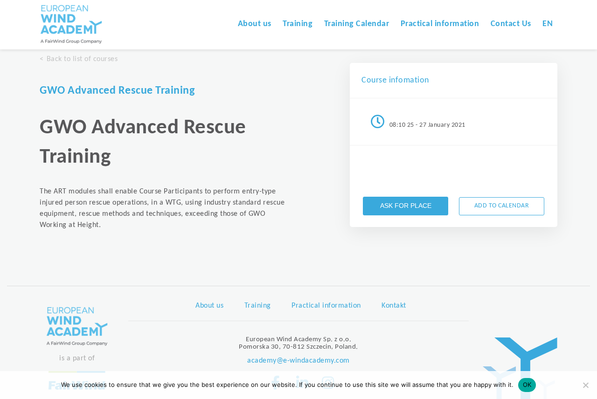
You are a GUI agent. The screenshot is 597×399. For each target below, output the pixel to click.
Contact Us (511, 24)
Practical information (440, 24)
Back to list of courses (82, 59)
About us (254, 24)
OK (527, 384)
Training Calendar (356, 24)
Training (297, 24)
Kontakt (394, 306)
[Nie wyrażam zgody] (585, 385)
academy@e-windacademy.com (298, 361)
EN (547, 24)
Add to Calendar (501, 205)
